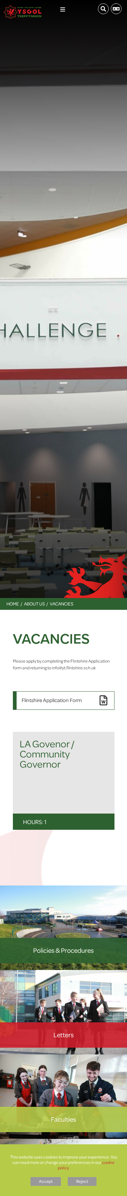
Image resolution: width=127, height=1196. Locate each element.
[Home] (22, 6)
